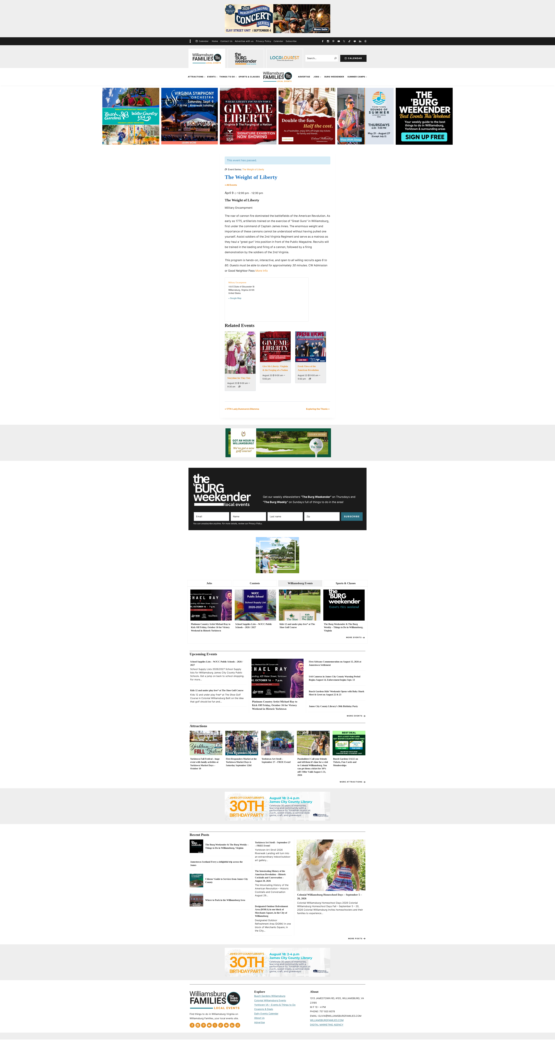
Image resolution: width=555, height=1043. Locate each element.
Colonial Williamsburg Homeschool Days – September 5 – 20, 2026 (329, 896)
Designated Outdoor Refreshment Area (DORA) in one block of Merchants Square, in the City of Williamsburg (271, 911)
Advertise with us (244, 41)
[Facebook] (322, 41)
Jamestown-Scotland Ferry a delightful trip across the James (216, 863)
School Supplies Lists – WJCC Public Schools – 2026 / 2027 (253, 626)
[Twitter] (344, 41)
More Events (354, 637)
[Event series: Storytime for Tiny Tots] (239, 386)
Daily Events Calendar (266, 1013)
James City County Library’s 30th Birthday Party (333, 706)
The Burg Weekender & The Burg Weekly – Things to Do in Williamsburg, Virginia (343, 627)
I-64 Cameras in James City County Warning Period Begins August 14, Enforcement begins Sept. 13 (334, 678)
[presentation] (211, 605)
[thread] (365, 41)
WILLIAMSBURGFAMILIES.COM (327, 1020)
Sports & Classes (249, 77)
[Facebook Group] (354, 41)
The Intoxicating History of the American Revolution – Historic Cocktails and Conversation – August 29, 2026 (270, 876)
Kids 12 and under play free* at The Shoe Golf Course (297, 626)
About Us (259, 1017)
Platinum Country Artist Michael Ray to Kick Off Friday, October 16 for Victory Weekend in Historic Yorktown (210, 627)
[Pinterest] (333, 41)
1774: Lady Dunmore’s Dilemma (242, 409)
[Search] (335, 58)
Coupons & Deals (263, 1009)
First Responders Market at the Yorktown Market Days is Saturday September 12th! (241, 762)
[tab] (209, 583)
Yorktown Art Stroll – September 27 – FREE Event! (276, 760)
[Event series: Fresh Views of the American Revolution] (310, 379)
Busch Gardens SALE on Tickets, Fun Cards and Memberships (345, 762)
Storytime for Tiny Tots (238, 378)
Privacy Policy (263, 41)
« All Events (231, 185)
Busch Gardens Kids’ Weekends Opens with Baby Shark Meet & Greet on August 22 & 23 (336, 693)
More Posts (355, 938)
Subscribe (291, 41)
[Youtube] (338, 41)
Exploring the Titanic (318, 409)
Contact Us (226, 41)
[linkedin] (360, 41)
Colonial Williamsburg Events (270, 1000)
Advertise (304, 77)
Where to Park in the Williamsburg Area (225, 900)
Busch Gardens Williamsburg (269, 995)
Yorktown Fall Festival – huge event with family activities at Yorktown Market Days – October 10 (205, 764)
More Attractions (351, 782)
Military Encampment (237, 282)
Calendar (204, 41)
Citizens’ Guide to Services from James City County (226, 880)
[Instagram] (327, 41)
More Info (261, 270)
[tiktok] (349, 41)
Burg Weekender (334, 77)
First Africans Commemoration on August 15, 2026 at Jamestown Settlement (335, 663)
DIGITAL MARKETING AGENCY (326, 1024)
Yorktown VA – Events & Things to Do (275, 1004)
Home (215, 41)
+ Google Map (234, 298)
